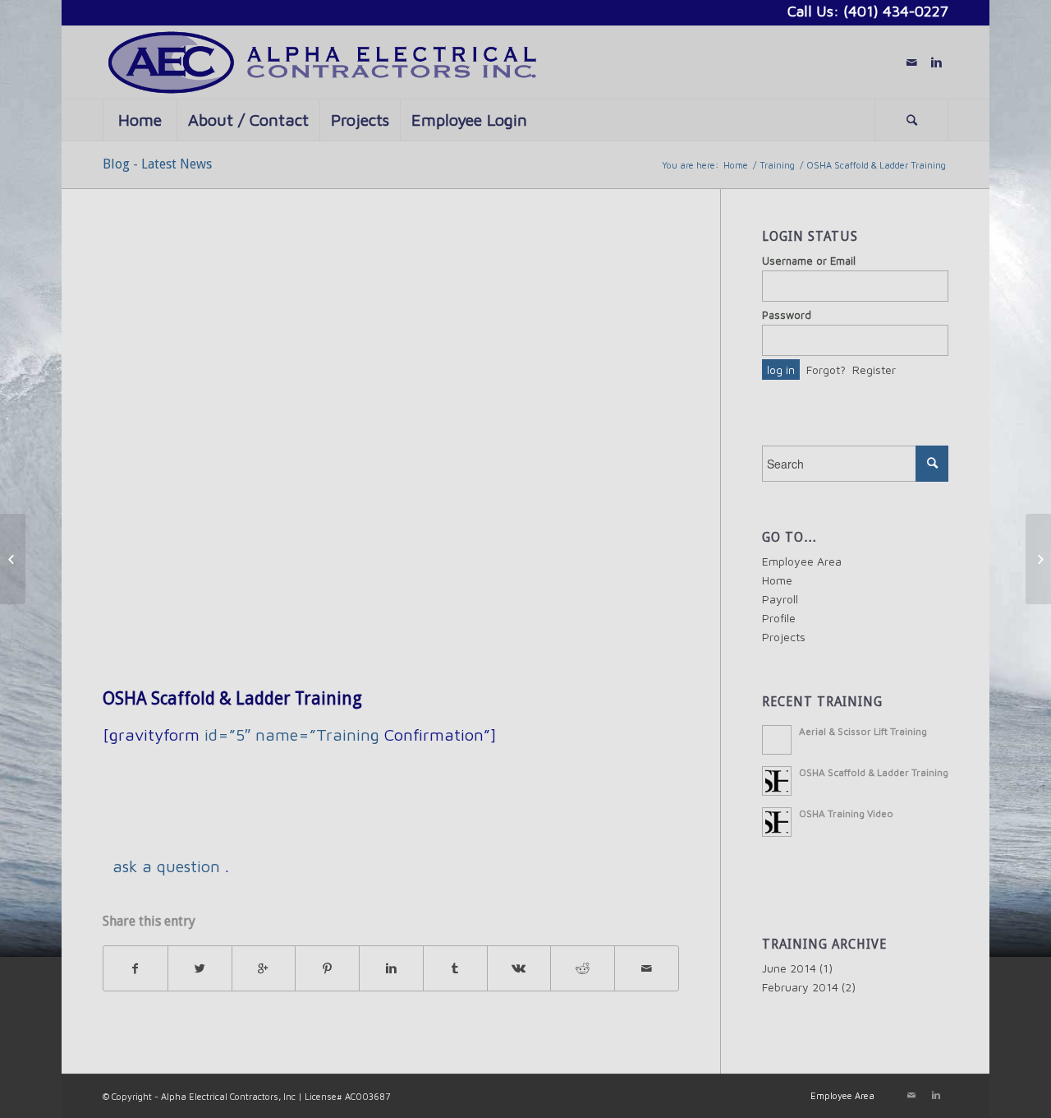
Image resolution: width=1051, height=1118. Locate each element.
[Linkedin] (936, 62)
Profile (779, 618)
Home (735, 164)
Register (874, 370)
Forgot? (826, 370)
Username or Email (809, 261)
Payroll (780, 599)
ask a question (166, 866)
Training (777, 164)
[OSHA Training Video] (12, 559)
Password (786, 315)
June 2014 (789, 968)
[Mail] (911, 62)
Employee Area (802, 561)
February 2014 (800, 987)
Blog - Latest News (157, 164)
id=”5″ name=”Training (291, 734)
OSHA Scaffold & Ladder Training (232, 698)
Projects (783, 637)
